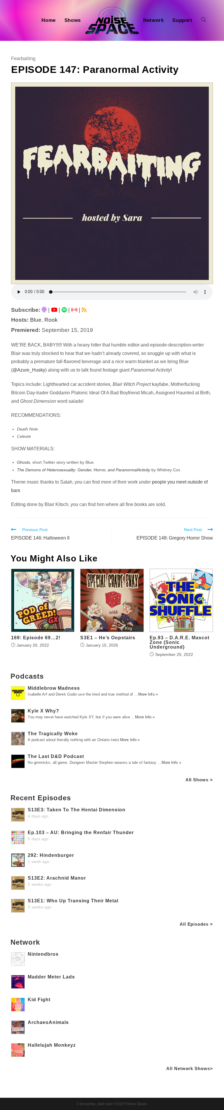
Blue (35, 320)
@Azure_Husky (29, 369)
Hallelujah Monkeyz (52, 1045)
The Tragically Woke (53, 733)
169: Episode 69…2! (35, 637)
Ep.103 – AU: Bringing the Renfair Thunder (81, 832)
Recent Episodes (40, 798)
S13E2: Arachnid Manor (57, 878)
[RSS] (84, 310)
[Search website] (204, 20)
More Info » (148, 694)
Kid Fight (39, 999)
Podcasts (26, 676)
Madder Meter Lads (51, 976)
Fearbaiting (23, 58)
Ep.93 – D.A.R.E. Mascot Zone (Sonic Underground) (179, 642)
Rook (51, 320)
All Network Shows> (189, 1068)
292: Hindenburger (51, 855)
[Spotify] (64, 310)
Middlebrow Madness (54, 688)
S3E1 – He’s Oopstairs (107, 637)
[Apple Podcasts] (44, 310)
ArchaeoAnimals (48, 1022)
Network (25, 942)
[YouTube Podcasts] (54, 310)
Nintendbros (43, 954)
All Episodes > (196, 924)
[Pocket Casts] (74, 310)
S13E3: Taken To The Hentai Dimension (76, 809)
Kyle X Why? (43, 710)
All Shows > (199, 779)
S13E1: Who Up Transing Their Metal (73, 900)
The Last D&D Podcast (56, 756)
